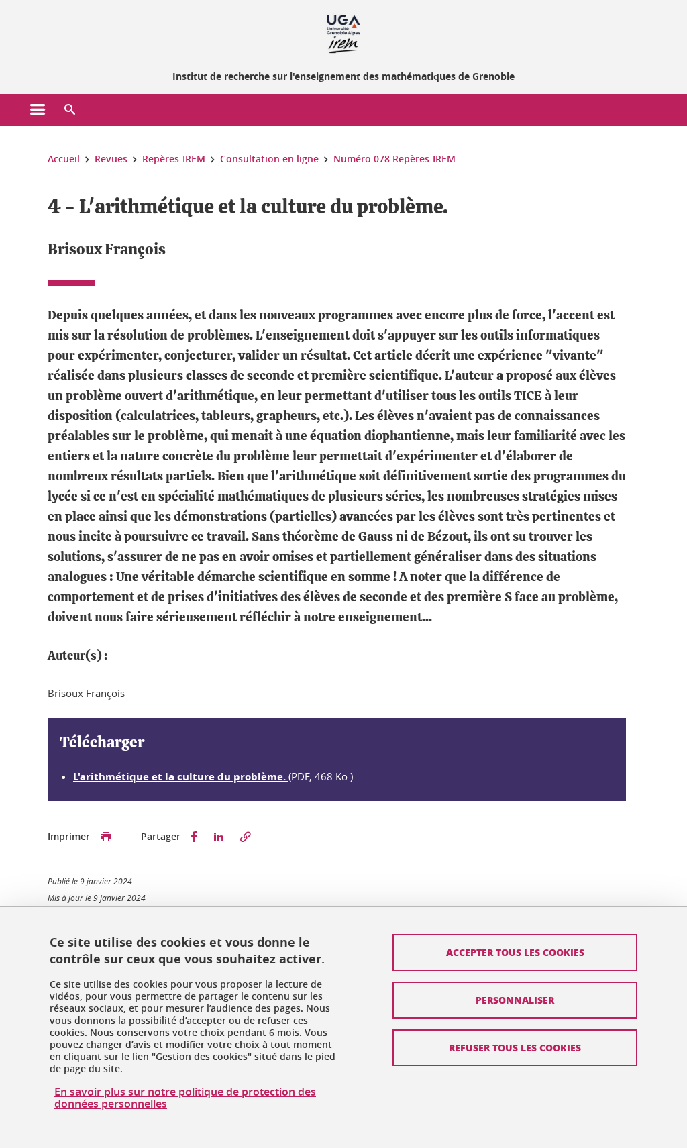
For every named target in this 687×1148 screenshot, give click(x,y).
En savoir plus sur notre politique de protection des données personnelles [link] (185, 1098)
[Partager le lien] (245, 837)
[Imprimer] (106, 837)
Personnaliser (515, 999)
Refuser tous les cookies (515, 1047)
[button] (70, 110)
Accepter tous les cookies (515, 952)
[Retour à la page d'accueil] (343, 32)
